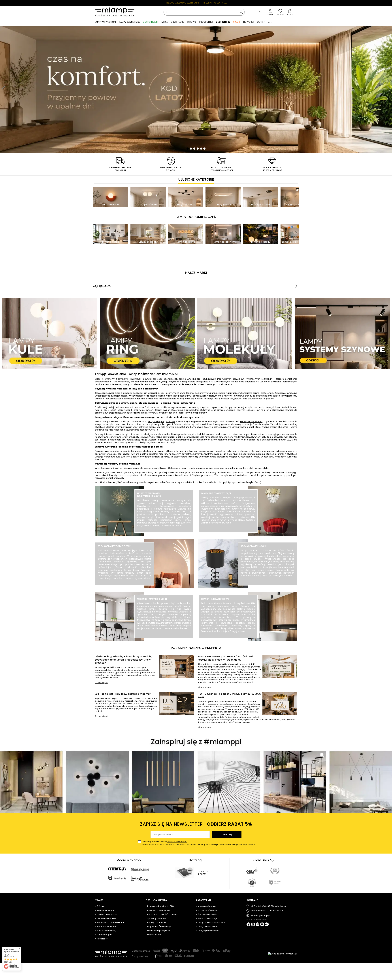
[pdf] (184, 872)
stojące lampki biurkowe (126, 434)
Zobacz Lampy (124, 585)
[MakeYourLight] (190, 278)
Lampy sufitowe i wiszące (216, 493)
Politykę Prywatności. (177, 841)
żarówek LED (283, 439)
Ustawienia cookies (106, 918)
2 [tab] (191, 148)
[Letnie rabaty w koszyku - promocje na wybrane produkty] (196, 89)
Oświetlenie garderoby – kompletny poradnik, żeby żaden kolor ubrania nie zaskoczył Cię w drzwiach (123, 660)
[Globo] (249, 278)
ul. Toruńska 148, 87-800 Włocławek (268, 906)
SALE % (236, 21)
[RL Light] (271, 278)
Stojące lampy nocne (253, 546)
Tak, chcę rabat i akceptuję (198, 843)
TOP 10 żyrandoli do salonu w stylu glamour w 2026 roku (229, 695)
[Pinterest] (258, 924)
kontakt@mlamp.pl (260, 915)
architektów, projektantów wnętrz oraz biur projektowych (125, 412)
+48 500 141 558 (275, 910)
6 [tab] (204, 148)
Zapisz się (226, 834)
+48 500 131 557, (258, 910)
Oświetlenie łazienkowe (215, 599)
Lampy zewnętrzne (203, 453)
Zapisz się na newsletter (196, 824)
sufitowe (170, 421)
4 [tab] (198, 148)
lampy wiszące (156, 421)
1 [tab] (188, 148)
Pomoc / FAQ (115, 482)
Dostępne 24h (150, 21)
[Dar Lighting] (131, 278)
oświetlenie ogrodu (119, 451)
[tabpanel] (196, 89)
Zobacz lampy (164, 532)
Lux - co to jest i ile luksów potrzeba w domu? (123, 694)
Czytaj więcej (101, 682)
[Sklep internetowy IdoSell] (282, 953)
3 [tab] (194, 148)
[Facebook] (248, 924)
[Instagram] (253, 925)
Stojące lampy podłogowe (114, 546)
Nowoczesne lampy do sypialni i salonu (149, 494)
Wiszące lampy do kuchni (152, 599)
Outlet (261, 21)
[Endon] (102, 278)
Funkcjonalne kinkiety (251, 421)
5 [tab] (201, 148)
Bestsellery (223, 21)
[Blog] (267, 924)
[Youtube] (262, 924)
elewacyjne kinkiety (149, 456)
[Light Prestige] (160, 278)
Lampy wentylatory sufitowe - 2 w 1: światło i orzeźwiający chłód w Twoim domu (225, 658)
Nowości (248, 21)
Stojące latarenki (275, 453)
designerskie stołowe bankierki (160, 434)
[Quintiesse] (219, 278)
